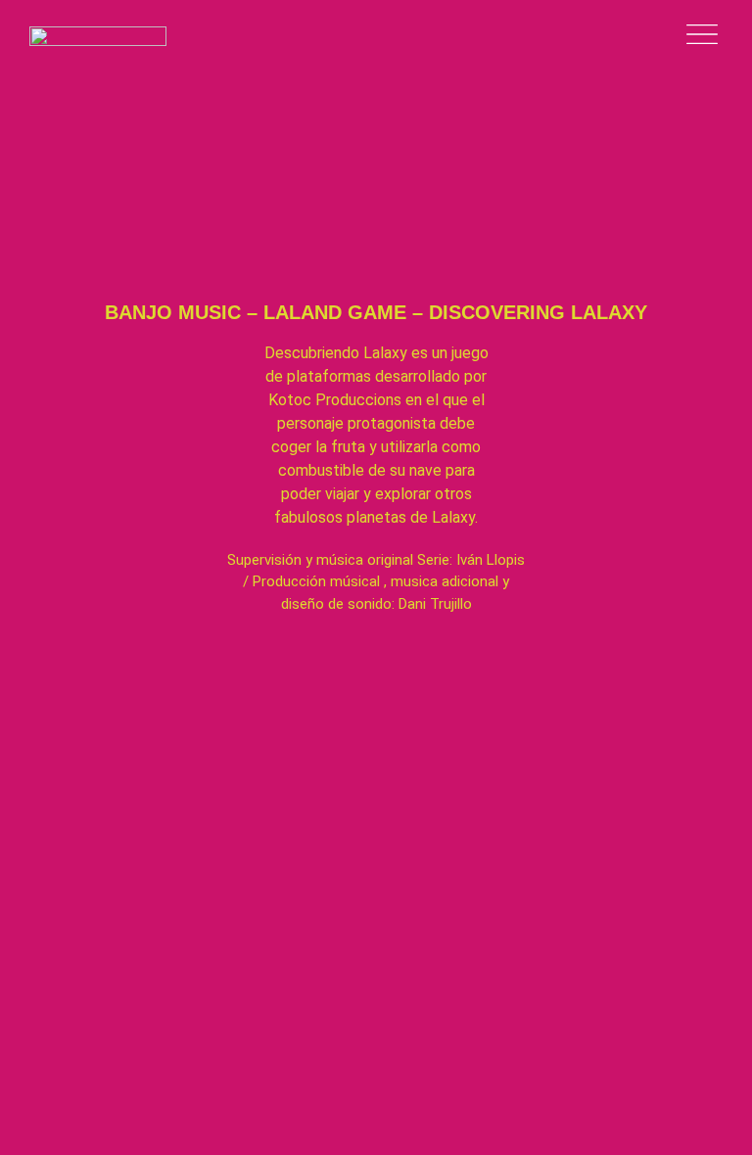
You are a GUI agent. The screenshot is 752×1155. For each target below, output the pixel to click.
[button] (376, 142)
